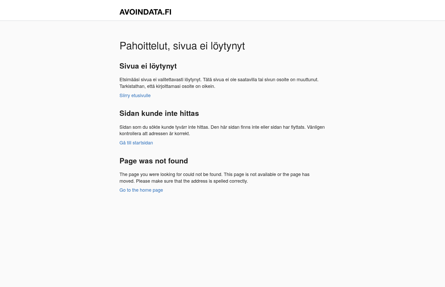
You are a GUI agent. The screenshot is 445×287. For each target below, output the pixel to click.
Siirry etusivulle (135, 95)
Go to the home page (141, 189)
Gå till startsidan (136, 142)
